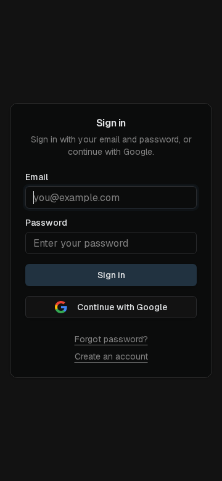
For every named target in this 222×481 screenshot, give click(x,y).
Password (46, 222)
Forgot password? (111, 339)
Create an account (111, 356)
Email (36, 177)
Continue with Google (122, 307)
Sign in (111, 275)
